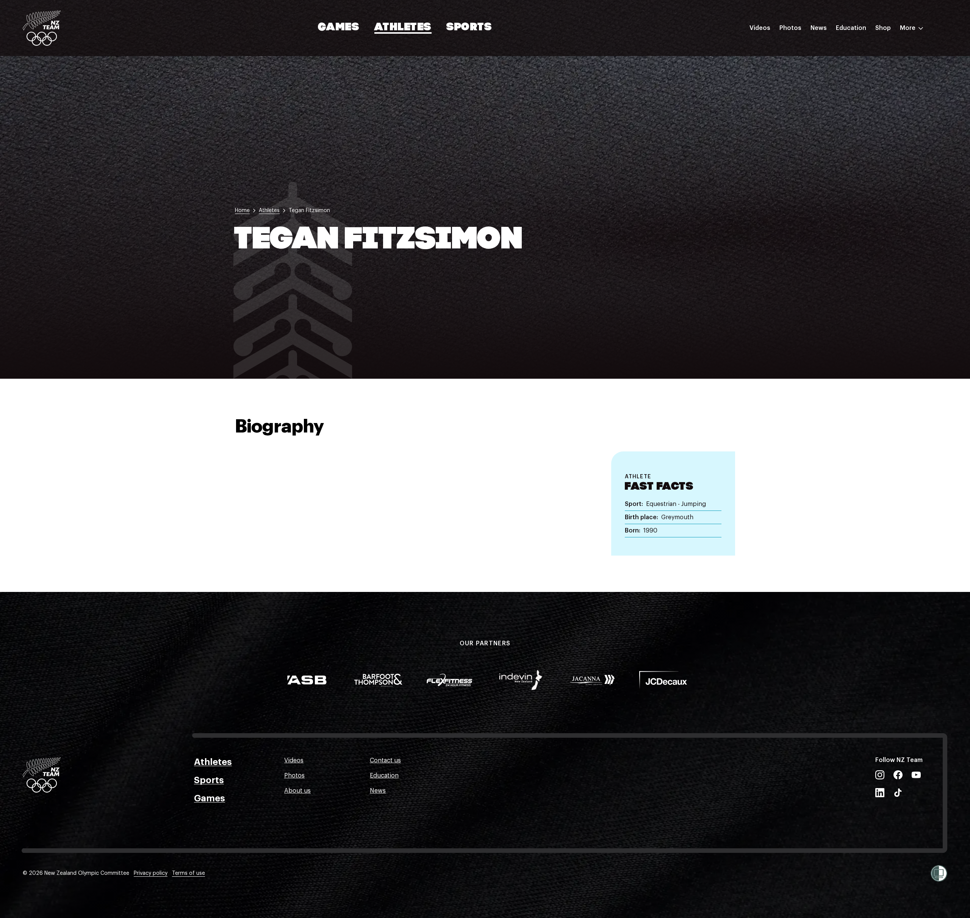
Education (851, 28)
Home (242, 210)
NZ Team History (859, 81)
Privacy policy (150, 873)
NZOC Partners (857, 96)
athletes (269, 210)
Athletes (402, 27)
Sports (469, 27)
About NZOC (854, 50)
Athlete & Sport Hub (865, 65)
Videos (759, 28)
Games (339, 27)
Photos (790, 28)
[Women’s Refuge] (939, 873)
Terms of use (188, 873)
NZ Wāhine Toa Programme (875, 126)
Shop (883, 28)
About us (297, 791)
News (818, 28)
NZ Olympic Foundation (870, 111)
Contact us (385, 760)
